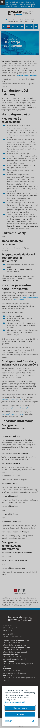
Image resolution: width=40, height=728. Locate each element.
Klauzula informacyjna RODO (15, 702)
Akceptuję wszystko (20, 708)
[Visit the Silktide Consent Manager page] (33, 720)
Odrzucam (20, 714)
